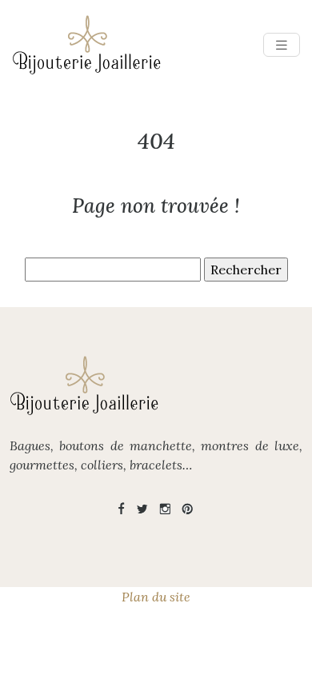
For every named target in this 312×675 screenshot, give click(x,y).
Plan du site (156, 597)
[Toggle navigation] (281, 45)
